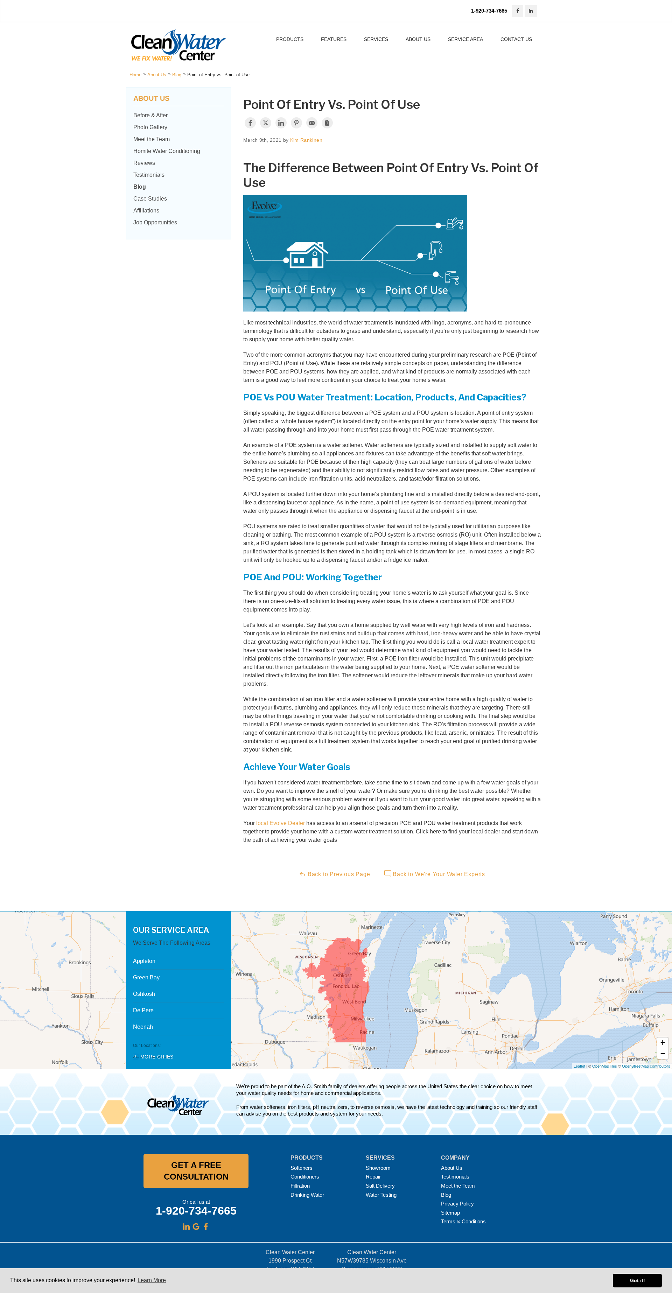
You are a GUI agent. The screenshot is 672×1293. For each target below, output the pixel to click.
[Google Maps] (196, 1226)
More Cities (157, 1057)
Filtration (300, 1186)
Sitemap (450, 1213)
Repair (373, 1177)
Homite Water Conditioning (166, 151)
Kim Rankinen (306, 140)
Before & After (150, 115)
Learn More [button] (152, 1280)
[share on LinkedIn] (281, 122)
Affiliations (146, 211)
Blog (139, 187)
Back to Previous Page (338, 874)
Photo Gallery (150, 127)
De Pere (143, 1010)
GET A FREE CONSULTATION (196, 1171)
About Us (151, 98)
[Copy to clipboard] (327, 122)
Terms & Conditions (463, 1221)
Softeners (301, 1168)
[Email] (311, 122)
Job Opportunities (155, 222)
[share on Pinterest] (296, 122)
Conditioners (304, 1177)
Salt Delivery (380, 1186)
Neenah (143, 1027)
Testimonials (148, 175)
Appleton (144, 961)
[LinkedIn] (186, 1226)
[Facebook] (206, 1226)
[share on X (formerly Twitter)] (265, 122)
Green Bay (146, 977)
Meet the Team (151, 139)
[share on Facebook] (250, 122)
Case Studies (150, 199)
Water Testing (381, 1195)
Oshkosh (144, 994)
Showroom (378, 1168)
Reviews (144, 163)
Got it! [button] (637, 1280)
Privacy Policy (457, 1204)
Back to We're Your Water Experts (438, 874)
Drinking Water (307, 1195)
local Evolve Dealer (280, 823)
